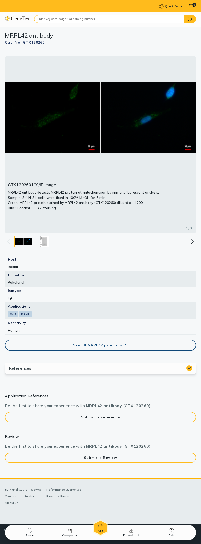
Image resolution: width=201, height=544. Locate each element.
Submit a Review (100, 457)
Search (190, 19)
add (100, 528)
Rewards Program (59, 496)
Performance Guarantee (63, 489)
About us (12, 503)
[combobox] (109, 19)
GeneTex (17, 18)
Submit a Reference (100, 417)
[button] (192, 241)
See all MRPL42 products (97, 345)
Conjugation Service (20, 496)
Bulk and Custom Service (23, 489)
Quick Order (174, 6)
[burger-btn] (8, 6)
